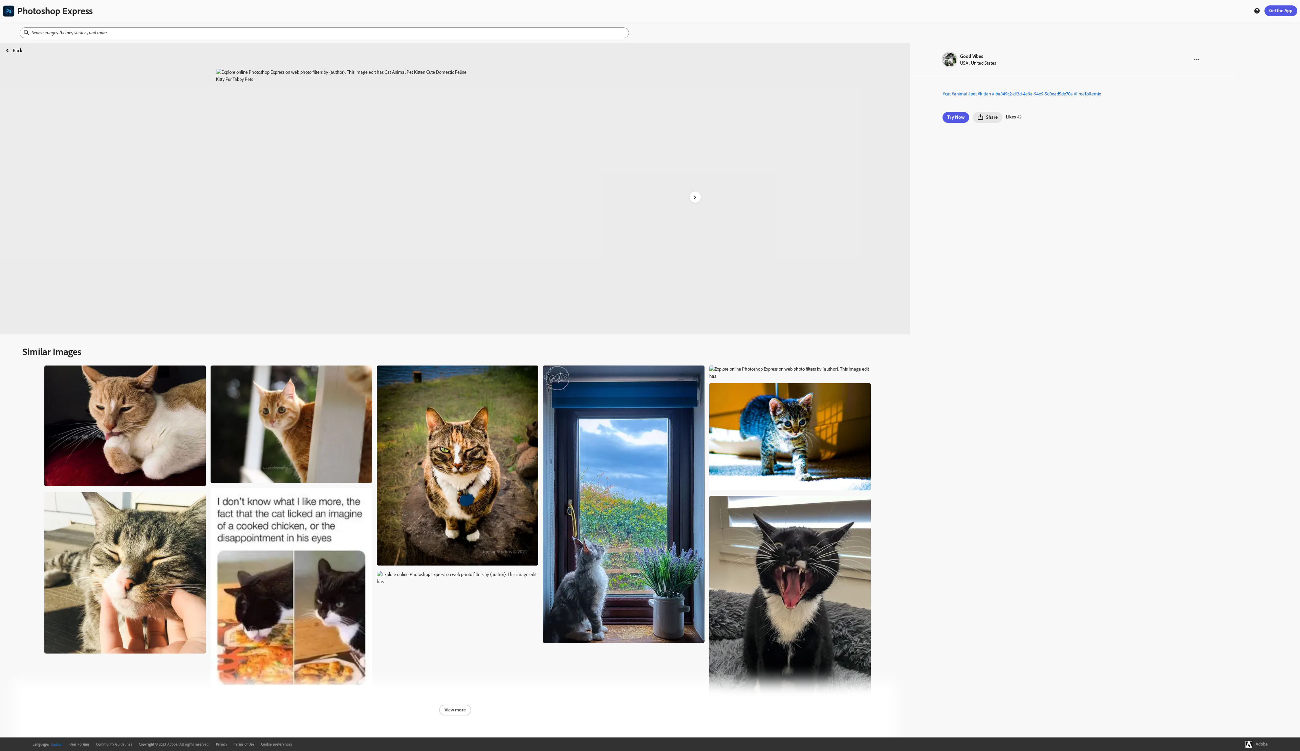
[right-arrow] (695, 197)
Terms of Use (244, 744)
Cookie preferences (276, 744)
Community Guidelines (114, 744)
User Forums (79, 744)
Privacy (221, 744)
